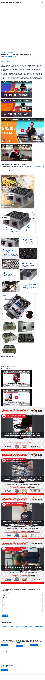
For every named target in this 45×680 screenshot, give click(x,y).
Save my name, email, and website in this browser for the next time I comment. (17, 613)
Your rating (4, 595)
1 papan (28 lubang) (35, 166)
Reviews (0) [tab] (9, 61)
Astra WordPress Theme (34, 676)
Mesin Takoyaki (10, 52)
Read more (5, 644)
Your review (5, 597)
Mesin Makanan (4, 52)
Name (3, 604)
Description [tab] (3, 61)
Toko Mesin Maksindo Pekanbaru (11, 2)
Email (3, 608)
